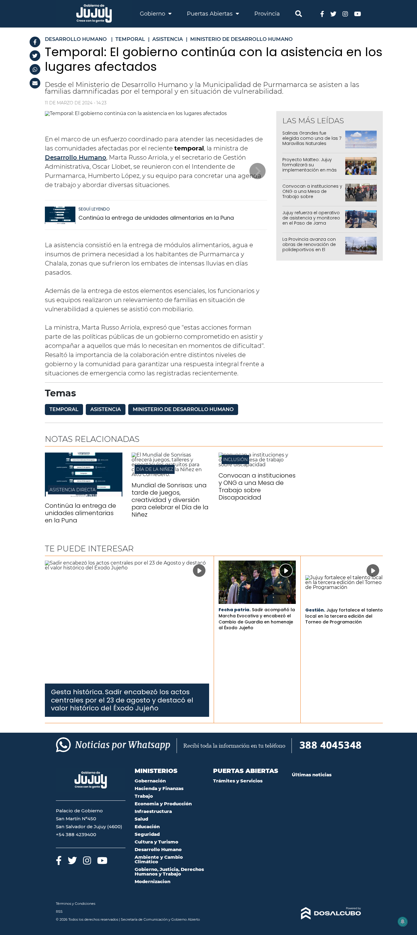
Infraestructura (153, 811)
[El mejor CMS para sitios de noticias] (326, 913)
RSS (59, 911)
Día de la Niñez (154, 469)
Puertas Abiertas (210, 13)
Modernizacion (152, 881)
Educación (147, 826)
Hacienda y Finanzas (159, 788)
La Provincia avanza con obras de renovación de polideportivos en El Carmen (309, 247)
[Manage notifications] (403, 921)
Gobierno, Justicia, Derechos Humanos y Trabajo (169, 871)
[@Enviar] (35, 83)
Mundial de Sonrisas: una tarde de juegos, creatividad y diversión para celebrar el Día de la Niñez (170, 500)
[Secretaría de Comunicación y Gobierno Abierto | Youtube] (357, 13)
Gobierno (153, 13)
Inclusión (235, 459)
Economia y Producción (163, 804)
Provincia (267, 13)
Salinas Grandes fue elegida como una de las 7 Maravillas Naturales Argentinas (311, 140)
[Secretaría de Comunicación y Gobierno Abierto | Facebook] (322, 13)
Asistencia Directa (72, 490)
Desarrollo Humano (75, 157)
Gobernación (150, 781)
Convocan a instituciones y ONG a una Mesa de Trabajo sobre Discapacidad (312, 193)
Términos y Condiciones (75, 903)
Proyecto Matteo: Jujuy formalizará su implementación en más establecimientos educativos (309, 170)
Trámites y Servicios (238, 781)
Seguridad (147, 834)
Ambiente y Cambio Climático (159, 859)
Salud (141, 819)
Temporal (63, 409)
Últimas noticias (312, 775)
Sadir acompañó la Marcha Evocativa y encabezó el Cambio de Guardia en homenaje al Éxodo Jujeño (257, 619)
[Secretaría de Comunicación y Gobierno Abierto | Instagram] (345, 13)
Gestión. (315, 610)
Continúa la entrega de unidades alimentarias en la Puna (156, 218)
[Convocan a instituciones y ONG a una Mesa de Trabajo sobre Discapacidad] (257, 465)
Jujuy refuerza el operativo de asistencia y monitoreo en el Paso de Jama (311, 218)
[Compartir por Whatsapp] (35, 69)
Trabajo (144, 796)
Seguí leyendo (94, 209)
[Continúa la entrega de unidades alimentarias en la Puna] (60, 218)
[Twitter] (35, 55)
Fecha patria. (235, 610)
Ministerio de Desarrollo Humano (183, 409)
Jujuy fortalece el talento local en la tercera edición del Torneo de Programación (344, 616)
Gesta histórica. (77, 692)
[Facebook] (35, 42)
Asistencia (105, 409)
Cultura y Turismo (156, 842)
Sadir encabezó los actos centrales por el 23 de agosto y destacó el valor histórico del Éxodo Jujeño (122, 700)
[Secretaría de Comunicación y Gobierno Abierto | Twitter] (333, 13)
